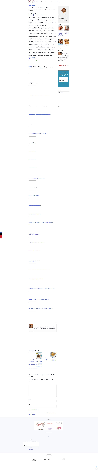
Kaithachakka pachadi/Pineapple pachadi (37, 178)
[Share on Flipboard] (1, 237)
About (42, 1)
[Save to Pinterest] (1, 236)
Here (66, 20)
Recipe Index (46, 2)
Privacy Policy (63, 84)
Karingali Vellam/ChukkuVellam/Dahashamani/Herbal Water (40, 308)
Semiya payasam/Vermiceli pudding (36, 278)
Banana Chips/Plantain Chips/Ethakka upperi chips (39, 299)
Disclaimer (34, 460)
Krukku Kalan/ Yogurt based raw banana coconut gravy (40, 114)
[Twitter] (32, 331)
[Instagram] (30, 331)
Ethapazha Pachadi (33, 166)
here (47, 42)
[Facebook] (29, 331)
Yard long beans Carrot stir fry (35, 205)
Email (30, 404)
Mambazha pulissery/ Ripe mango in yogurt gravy (39, 95)
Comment (31, 383)
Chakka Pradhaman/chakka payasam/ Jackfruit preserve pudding (42, 288)
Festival (33, 5)
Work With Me (51, 2)
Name (30, 399)
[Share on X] (1, 234)
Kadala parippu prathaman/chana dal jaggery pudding (39, 269)
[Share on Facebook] (1, 232)
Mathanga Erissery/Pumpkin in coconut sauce (38, 133)
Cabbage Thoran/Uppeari (34, 195)
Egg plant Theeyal (32, 142)
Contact (64, 459)
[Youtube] (33, 331)
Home (38, 1)
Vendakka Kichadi (32, 158)
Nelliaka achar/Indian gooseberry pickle (37, 242)
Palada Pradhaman (32, 261)
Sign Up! (45, 459)
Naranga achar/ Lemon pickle (35, 250)
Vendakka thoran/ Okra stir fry (35, 213)
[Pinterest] (31, 331)
